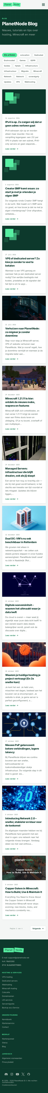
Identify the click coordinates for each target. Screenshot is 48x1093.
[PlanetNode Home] (12, 5)
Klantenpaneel (8, 1039)
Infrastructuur (10, 71)
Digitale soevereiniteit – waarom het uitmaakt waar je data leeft (22, 608)
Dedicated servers (9, 981)
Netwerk (7, 76)
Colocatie (6, 992)
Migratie (25, 71)
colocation (24, 55)
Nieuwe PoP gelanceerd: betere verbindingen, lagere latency (22, 749)
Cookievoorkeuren (9, 1085)
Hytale (17, 66)
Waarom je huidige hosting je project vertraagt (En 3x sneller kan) (22, 679)
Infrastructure (31, 66)
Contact (5, 1027)
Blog (4, 1046)
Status (4, 1043)
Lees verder (10, 149)
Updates (7, 82)
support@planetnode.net (18, 958)
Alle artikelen (9, 55)
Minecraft (37, 71)
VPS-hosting (7, 977)
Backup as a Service (10, 1007)
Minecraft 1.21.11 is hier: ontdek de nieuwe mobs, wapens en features (20, 402)
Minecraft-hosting (9, 988)
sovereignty (34, 76)
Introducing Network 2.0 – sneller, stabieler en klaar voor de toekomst (23, 822)
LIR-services (7, 1000)
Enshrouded (9, 60)
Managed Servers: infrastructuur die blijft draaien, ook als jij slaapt (20, 472)
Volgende (36, 928)
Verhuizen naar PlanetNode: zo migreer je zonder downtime (22, 332)
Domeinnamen (8, 996)
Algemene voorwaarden (12, 1058)
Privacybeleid (7, 1062)
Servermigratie (8, 1004)
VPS (18, 82)
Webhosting (30, 82)
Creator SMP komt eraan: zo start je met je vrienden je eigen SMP (22, 192)
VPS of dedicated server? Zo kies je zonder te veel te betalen (22, 262)
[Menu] (43, 4)
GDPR (32, 60)
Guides (7, 66)
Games (23, 60)
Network (20, 76)
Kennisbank (7, 1019)
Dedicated (38, 55)
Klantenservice (8, 1023)
